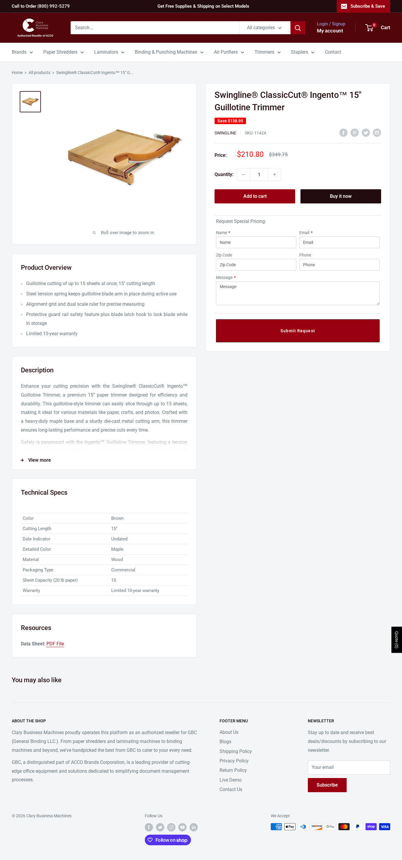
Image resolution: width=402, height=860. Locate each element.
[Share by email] (377, 132)
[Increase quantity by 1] (274, 174)
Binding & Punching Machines (166, 52)
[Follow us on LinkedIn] (194, 827)
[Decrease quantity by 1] (243, 174)
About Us (229, 732)
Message (226, 277)
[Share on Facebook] (343, 132)
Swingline (225, 133)
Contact (333, 52)
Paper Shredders (60, 52)
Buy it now (341, 196)
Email (306, 232)
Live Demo (231, 780)
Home (17, 72)
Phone (305, 255)
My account (330, 31)
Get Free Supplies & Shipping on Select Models (203, 6)
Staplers (299, 52)
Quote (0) (396, 639)
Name (223, 232)
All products (39, 72)
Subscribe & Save (367, 6)
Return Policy (233, 770)
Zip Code (224, 255)
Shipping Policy (236, 751)
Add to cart (255, 196)
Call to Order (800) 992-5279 (41, 6)
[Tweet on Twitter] (366, 132)
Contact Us (231, 789)
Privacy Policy (234, 761)
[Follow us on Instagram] (171, 827)
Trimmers (264, 52)
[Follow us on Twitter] (160, 827)
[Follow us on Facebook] (149, 827)
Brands (19, 52)
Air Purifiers (226, 52)
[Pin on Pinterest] (354, 132)
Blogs (225, 741)
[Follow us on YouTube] (182, 827)
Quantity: (224, 174)
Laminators (106, 52)
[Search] (297, 27)
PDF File (55, 644)
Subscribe (327, 785)
